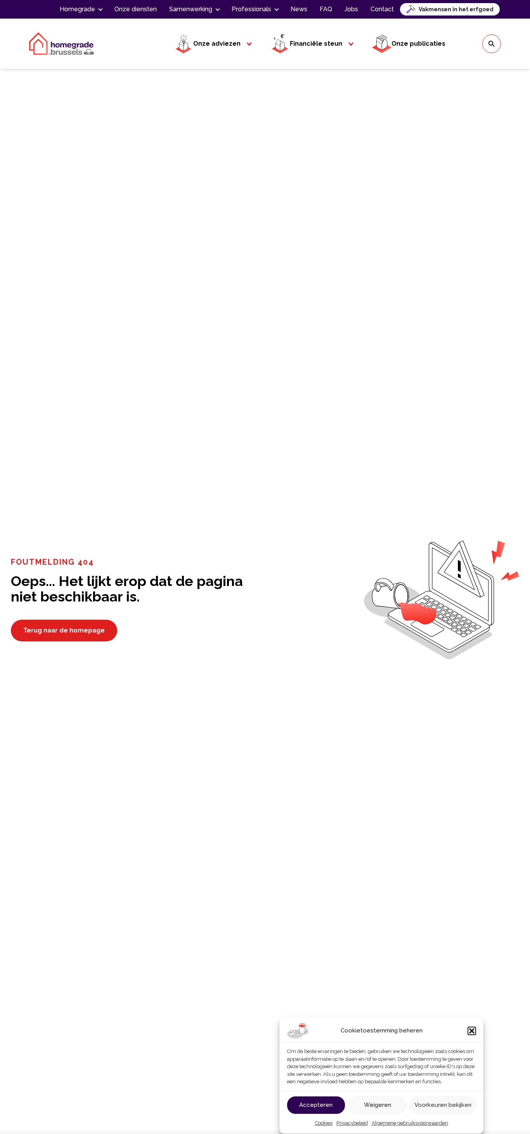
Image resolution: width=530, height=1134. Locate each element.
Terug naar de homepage (64, 630)
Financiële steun (316, 43)
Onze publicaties (418, 43)
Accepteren (316, 1104)
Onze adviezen (217, 43)
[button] (472, 1031)
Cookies (324, 1123)
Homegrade (77, 9)
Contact (382, 9)
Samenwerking (190, 9)
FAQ (326, 9)
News (299, 9)
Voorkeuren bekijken (442, 1104)
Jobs (351, 9)
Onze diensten (135, 9)
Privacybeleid (352, 1123)
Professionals (251, 9)
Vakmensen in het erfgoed (456, 9)
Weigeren (377, 1104)
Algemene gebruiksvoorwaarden (410, 1123)
